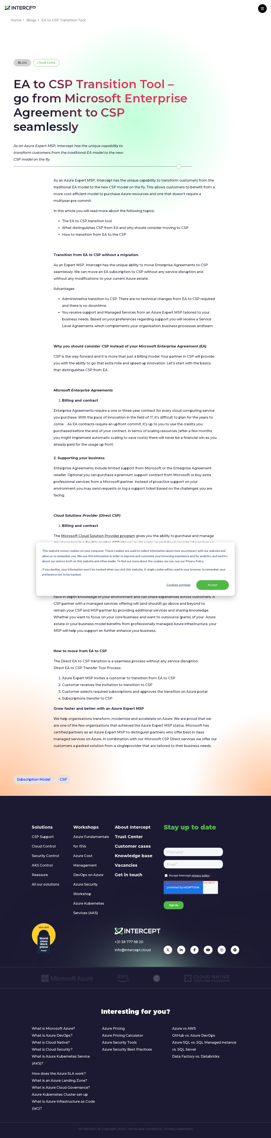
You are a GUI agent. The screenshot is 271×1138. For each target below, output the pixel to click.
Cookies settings (178, 585)
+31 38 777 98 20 (129, 942)
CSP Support (43, 837)
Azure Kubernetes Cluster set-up (60, 1095)
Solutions (42, 827)
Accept (212, 585)
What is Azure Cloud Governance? (61, 1088)
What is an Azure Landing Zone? (59, 1081)
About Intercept (133, 827)
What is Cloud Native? (51, 1042)
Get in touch (128, 874)
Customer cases (133, 846)
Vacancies (126, 865)
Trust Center (129, 836)
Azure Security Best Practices (127, 1049)
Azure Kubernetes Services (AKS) (88, 908)
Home (16, 20)
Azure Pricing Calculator (122, 1035)
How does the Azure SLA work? (59, 1074)
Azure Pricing (113, 1028)
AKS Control (42, 865)
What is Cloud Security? (52, 1049)
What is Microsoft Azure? (53, 1028)
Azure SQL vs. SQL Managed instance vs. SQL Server (204, 1045)
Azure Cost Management (85, 860)
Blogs (31, 20)
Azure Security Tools (119, 1042)
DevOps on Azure (88, 875)
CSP (63, 779)
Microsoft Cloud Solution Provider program (98, 536)
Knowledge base (133, 855)
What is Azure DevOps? (52, 1035)
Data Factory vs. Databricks (196, 1056)
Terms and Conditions (145, 1129)
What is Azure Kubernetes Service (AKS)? (61, 1059)
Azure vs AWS (184, 1028)
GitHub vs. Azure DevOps (193, 1035)
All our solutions (45, 884)
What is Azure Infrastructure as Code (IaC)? (63, 1104)
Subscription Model (33, 779)
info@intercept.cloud (133, 950)
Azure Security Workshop (85, 889)
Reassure (40, 875)
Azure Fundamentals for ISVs (91, 841)
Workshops (86, 827)
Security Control (45, 856)
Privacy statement (179, 1129)
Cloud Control (44, 846)
